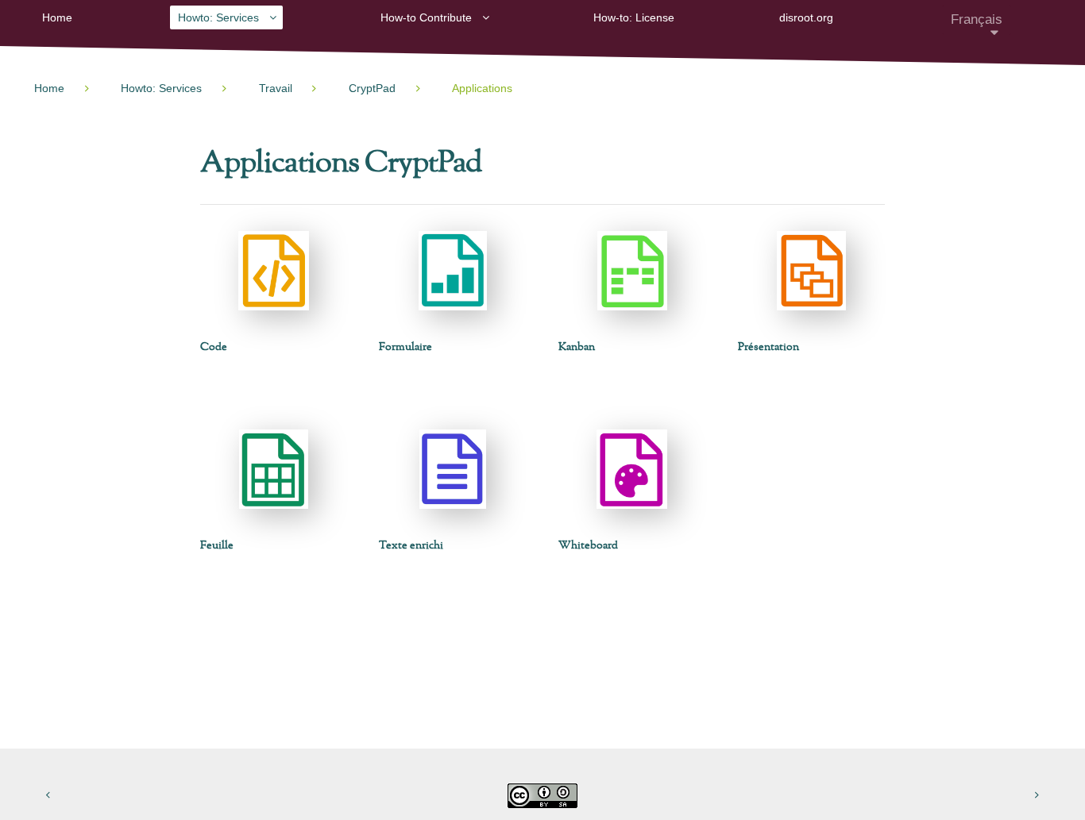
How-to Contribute (426, 17)
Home (57, 17)
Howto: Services (218, 17)
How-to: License (633, 17)
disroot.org (806, 17)
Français (976, 19)
